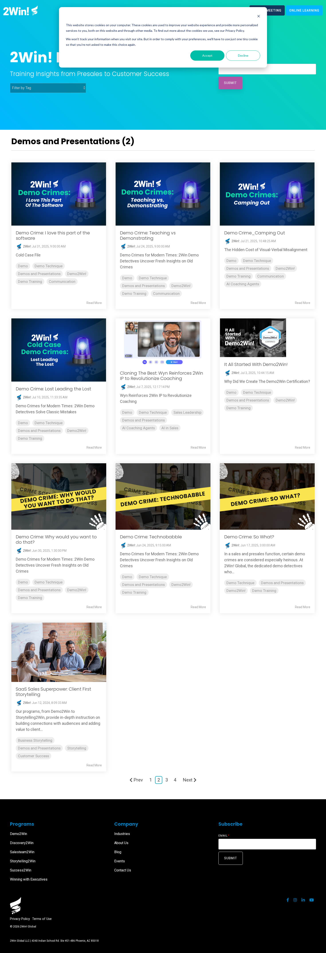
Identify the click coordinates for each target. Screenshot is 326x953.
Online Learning (304, 10)
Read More (94, 303)
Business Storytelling (35, 740)
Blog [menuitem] (117, 852)
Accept (207, 55)
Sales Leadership (187, 412)
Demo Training (30, 281)
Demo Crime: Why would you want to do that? (56, 539)
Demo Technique (49, 266)
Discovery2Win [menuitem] (21, 843)
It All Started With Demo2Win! (256, 364)
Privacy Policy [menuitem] (20, 919)
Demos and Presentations (39, 274)
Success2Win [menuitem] (20, 870)
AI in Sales (169, 428)
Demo (23, 266)
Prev (138, 780)
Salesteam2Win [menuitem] (22, 852)
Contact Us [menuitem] (122, 870)
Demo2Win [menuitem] (18, 834)
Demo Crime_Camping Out (254, 233)
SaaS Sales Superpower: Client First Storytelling (53, 691)
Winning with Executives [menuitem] (28, 879)
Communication (62, 281)
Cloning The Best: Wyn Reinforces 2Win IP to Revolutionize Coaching (161, 376)
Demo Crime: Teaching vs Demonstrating (148, 235)
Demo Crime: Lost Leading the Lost (53, 389)
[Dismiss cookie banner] (258, 17)
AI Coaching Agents (242, 284)
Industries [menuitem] (122, 834)
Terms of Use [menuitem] (42, 919)
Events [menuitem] (119, 861)
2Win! (26, 246)
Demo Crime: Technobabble (151, 537)
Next (187, 780)
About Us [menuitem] (121, 843)
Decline (243, 55)
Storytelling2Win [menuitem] (22, 861)
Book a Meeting (267, 10)
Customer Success (33, 756)
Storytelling (76, 748)
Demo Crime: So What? (249, 537)
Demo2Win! (76, 274)
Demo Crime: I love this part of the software (53, 235)
